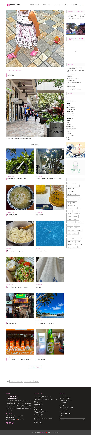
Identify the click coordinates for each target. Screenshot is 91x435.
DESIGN (68, 103)
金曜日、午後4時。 (41, 359)
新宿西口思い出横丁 (12, 323)
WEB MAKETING (70, 126)
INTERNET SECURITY (71, 109)
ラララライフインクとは (65, 400)
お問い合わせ (63, 415)
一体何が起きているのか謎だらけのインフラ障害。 (49, 178)
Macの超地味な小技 (71, 205)
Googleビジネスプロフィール (73, 194)
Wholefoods (77, 213)
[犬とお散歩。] (35, 38)
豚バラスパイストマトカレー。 (15, 251)
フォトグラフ (19, 381)
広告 (82, 244)
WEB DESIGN (69, 124)
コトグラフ (68, 133)
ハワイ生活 (13, 381)
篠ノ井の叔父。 (40, 215)
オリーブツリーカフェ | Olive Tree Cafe (17, 287)
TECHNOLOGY (69, 118)
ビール (69, 233)
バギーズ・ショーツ (71, 230)
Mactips (74, 202)
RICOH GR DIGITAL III (72, 208)
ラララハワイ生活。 (28, 381)
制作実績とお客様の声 (65, 398)
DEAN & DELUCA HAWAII (73, 188)
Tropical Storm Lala (41, 251)
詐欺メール (74, 247)
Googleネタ (68, 105)
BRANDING (68, 98)
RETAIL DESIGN (70, 116)
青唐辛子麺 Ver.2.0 (12, 215)
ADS (68, 183)
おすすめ (69, 216)
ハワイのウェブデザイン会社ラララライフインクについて (66, 408)
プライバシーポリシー (65, 413)
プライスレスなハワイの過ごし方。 (45, 323)
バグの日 (38, 287)
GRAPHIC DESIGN (70, 107)
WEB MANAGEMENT (71, 128)
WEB (67, 122)
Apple (79, 183)
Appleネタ (68, 96)
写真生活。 (19, 70)
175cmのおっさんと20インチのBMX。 (17, 178)
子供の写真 (70, 244)
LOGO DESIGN (69, 111)
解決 (68, 247)
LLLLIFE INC (43, 432)
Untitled (68, 120)
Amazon (74, 183)
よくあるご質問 (63, 402)
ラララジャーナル (64, 411)
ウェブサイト (76, 219)
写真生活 (36, 381)
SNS (80, 208)
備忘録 (67, 137)
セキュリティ (70, 227)
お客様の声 (68, 131)
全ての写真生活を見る (35, 367)
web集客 (69, 213)
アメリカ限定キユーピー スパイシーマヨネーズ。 (20, 359)
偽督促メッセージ (71, 241)
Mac (68, 202)
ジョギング (76, 224)
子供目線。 (76, 244)
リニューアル (79, 238)
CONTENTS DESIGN (70, 101)
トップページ (63, 396)
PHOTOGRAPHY (70, 113)
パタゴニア (79, 230)
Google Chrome (71, 191)
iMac (69, 199)
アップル (69, 219)
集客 (79, 247)
